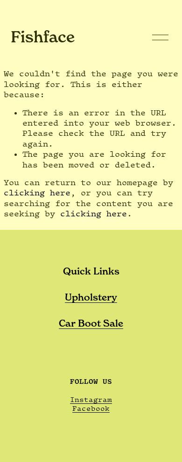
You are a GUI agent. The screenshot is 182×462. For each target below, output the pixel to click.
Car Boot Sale (91, 323)
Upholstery (91, 297)
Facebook (91, 408)
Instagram (91, 399)
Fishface (43, 36)
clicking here (37, 192)
